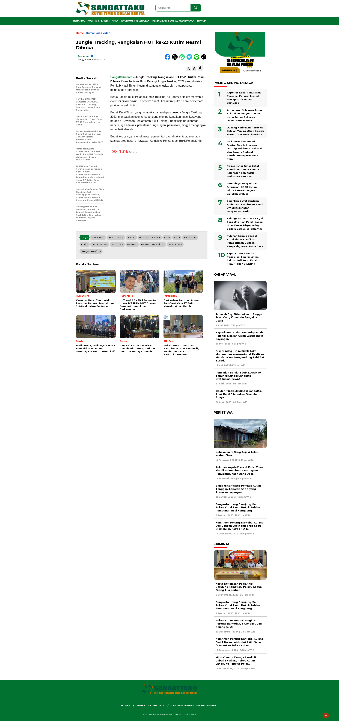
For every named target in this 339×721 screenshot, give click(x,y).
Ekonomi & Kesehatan (135, 20)
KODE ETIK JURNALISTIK (150, 705)
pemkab (132, 244)
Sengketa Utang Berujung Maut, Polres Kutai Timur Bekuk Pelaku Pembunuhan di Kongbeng (238, 507)
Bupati (131, 237)
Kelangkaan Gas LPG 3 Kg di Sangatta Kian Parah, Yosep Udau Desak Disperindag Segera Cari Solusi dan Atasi (245, 223)
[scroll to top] (326, 715)
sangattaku (175, 244)
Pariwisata (117, 244)
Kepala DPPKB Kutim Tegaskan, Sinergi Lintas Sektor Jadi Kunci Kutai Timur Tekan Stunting (243, 258)
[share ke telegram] (190, 59)
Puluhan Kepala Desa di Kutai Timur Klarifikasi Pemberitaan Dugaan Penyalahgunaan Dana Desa (245, 241)
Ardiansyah (98, 237)
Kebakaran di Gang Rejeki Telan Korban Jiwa (237, 454)
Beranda (79, 20)
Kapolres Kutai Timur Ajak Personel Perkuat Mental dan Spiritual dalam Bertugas (244, 97)
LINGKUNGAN (100, 244)
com (167, 237)
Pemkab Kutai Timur (152, 244)
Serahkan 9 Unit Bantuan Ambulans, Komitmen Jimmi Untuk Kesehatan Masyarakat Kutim (245, 206)
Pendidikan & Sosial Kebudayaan (173, 20)
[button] (188, 69)
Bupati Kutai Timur (149, 237)
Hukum (201, 20)
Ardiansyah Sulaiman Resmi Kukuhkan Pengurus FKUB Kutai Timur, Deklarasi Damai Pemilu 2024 (245, 115)
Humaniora (93, 33)
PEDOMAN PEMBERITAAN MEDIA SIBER (193, 705)
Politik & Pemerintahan (102, 20)
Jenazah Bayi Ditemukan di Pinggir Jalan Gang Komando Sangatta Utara (239, 317)
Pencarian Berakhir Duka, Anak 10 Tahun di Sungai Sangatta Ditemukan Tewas (238, 376)
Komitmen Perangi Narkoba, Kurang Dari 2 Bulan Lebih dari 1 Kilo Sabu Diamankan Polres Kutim (239, 526)
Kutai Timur (190, 237)
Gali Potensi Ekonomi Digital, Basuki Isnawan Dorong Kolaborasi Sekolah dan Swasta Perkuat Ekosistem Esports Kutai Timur (245, 150)
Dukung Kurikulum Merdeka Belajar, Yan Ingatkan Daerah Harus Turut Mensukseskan (245, 131)
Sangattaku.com (121, 77)
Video (106, 33)
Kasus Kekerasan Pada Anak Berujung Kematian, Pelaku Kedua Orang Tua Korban (239, 587)
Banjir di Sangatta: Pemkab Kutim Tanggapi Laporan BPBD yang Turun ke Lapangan (238, 489)
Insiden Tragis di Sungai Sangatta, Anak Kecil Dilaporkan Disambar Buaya (239, 394)
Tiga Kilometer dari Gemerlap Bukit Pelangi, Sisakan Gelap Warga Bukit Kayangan (239, 335)
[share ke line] (197, 59)
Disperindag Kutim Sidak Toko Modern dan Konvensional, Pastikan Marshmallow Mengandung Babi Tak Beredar (240, 355)
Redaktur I (84, 56)
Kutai (177, 237)
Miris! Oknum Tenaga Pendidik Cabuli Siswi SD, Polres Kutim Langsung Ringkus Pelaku (236, 660)
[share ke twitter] (175, 59)
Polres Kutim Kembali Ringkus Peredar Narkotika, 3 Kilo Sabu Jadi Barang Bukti (239, 623)
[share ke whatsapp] (182, 59)
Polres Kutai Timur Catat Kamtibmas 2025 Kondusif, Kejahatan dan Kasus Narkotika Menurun (244, 171)
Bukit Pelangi (116, 237)
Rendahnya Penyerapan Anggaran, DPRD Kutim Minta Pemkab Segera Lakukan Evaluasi (242, 188)
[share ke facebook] (168, 59)
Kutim (84, 244)
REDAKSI (125, 705)
